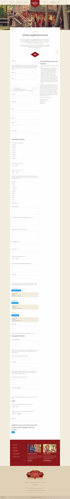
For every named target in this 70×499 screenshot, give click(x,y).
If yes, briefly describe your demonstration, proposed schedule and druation (21, 263)
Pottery (14, 183)
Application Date (13, 418)
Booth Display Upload (14, 300)
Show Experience (13, 361)
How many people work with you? (15, 241)
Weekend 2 (14, 146)
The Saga (12, 2)
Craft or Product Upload (14, 288)
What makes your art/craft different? (16, 387)
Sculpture (14, 191)
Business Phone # (13, 101)
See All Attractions (47, 460)
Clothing (14, 193)
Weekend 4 (14, 150)
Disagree (19, 413)
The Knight (15, 450)
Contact (45, 2)
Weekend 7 (14, 156)
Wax (13, 195)
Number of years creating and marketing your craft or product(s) (19, 355)
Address (12, 78)
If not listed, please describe (15, 206)
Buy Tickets (53, 2)
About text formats (34, 87)
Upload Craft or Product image (16, 290)
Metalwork (14, 189)
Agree (14, 413)
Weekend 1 (14, 144)
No (17, 165)
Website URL (13, 122)
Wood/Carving (14, 187)
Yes (13, 165)
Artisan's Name (13, 60)
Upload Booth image (15, 302)
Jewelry (14, 201)
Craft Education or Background (15, 339)
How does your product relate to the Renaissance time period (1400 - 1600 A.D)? (21, 217)
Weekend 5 (14, 152)
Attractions (19, 2)
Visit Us (25, 2)
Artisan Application (35, 31)
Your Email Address (14, 130)
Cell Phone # (13, 109)
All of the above (15, 158)
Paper (13, 197)
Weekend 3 (14, 148)
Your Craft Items (13, 274)
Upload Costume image (15, 315)
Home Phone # (13, 94)
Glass (13, 199)
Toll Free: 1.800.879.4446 (31, 492)
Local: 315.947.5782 (39, 492)
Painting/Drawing (15, 203)
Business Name (13, 72)
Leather (14, 185)
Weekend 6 (14, 154)
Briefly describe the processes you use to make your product (19, 229)
